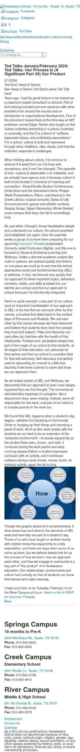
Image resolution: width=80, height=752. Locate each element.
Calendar (10, 727)
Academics (32, 37)
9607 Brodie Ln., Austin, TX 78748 (28, 670)
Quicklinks (7, 50)
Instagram (28, 17)
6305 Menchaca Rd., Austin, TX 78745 (31, 638)
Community (64, 37)
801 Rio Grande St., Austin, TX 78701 (31, 703)
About (20, 37)
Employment (13, 718)
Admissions (8, 37)
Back (7, 601)
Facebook (28, 11)
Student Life (48, 37)
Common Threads (32, 243)
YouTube (25, 31)
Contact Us (12, 723)
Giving (4, 41)
